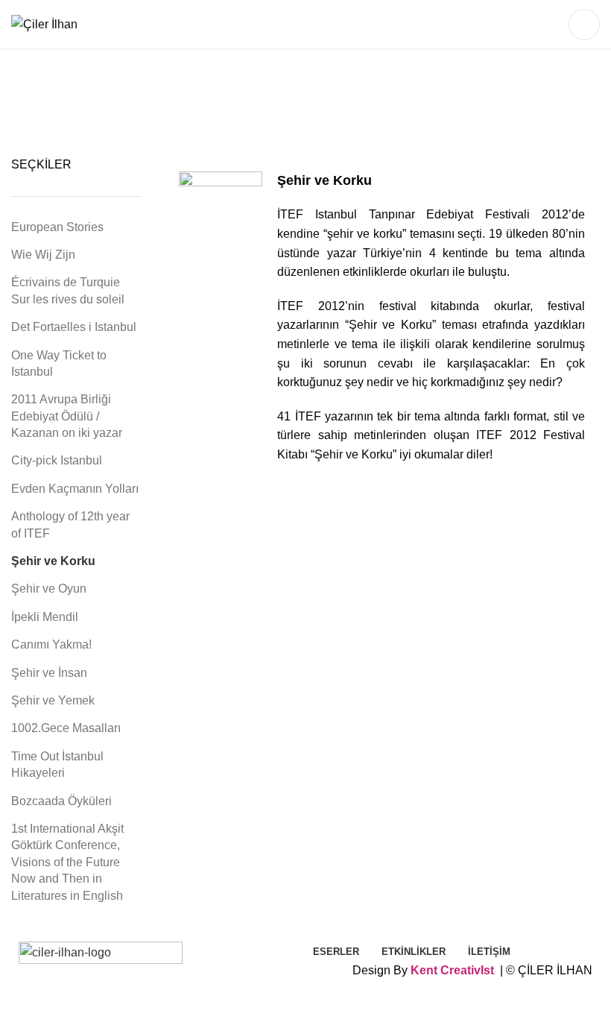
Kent (424, 970)
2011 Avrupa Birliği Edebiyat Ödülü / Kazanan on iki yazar (66, 416)
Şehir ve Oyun (48, 588)
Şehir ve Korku (53, 561)
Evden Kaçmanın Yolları (75, 488)
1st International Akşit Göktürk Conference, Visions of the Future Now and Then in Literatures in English (67, 862)
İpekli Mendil (44, 617)
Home (209, 106)
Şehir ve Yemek (53, 700)
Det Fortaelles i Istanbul (73, 327)
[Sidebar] (18, 1012)
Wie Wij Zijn (43, 254)
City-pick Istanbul (56, 460)
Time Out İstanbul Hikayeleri (57, 764)
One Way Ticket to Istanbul (59, 363)
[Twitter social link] (532, 24)
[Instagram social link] (551, 24)
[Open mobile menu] (584, 25)
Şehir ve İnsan (49, 672)
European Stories (57, 227)
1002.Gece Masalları (66, 728)
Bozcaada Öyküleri (61, 801)
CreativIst (467, 970)
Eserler (255, 106)
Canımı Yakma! (51, 644)
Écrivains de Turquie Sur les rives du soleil (67, 290)
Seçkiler (308, 106)
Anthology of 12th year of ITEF (70, 524)
